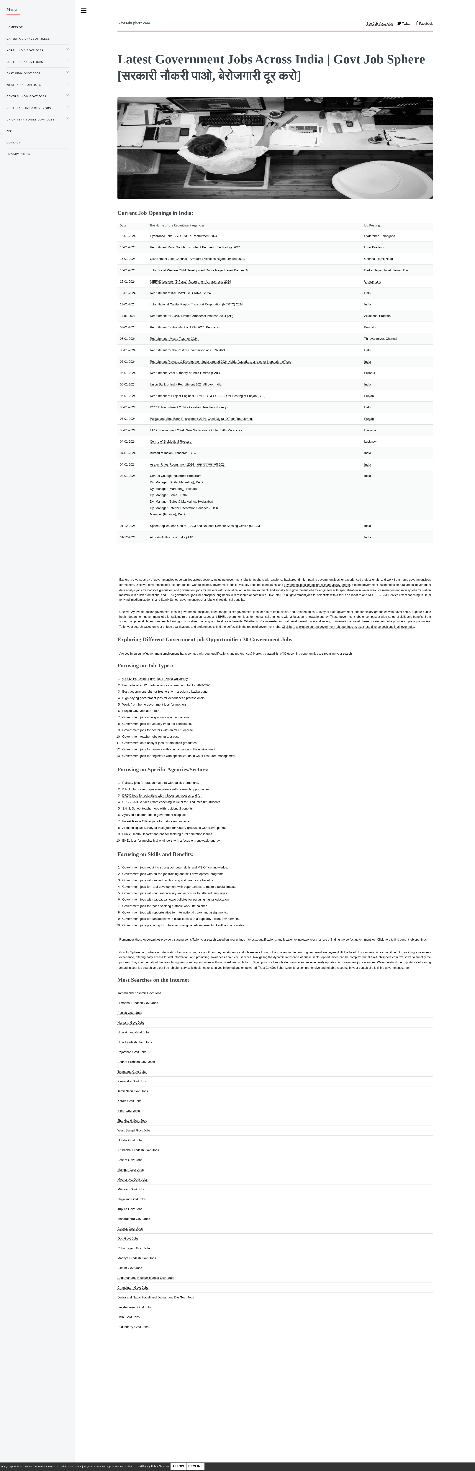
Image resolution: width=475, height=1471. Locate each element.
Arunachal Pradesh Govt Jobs (138, 1150)
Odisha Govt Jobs (129, 1140)
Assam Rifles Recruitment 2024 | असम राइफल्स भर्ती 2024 (187, 464)
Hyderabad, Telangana (379, 236)
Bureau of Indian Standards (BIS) (173, 453)
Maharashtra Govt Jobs (133, 1219)
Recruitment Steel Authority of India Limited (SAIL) (185, 373)
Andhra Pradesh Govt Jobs (136, 1062)
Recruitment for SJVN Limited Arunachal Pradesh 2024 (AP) (191, 316)
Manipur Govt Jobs (130, 1169)
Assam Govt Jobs (129, 1160)
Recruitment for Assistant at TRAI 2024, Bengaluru (185, 327)
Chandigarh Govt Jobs (132, 1287)
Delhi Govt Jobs (128, 1317)
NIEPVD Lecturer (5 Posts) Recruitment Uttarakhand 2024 (190, 281)
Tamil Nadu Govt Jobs (132, 1091)
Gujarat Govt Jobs (130, 1228)
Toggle (84, 11)
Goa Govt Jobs (127, 1238)
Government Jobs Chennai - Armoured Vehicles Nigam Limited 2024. (197, 259)
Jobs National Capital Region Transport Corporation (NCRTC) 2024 (196, 304)
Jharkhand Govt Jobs (132, 1120)
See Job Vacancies (379, 23)
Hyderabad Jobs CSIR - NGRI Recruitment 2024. (184, 236)
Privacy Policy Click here (155, 1466)
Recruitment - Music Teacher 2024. (174, 338)
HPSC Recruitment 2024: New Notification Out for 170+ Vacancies (196, 430)
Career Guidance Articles (28, 38)
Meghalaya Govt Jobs (132, 1179)
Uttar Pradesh (374, 247)
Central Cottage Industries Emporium (175, 476)
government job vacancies (358, 962)
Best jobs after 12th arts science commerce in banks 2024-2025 (166, 685)
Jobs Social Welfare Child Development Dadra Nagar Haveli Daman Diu (199, 270)
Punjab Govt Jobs (129, 1013)
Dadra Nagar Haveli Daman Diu (386, 270)
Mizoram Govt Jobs (131, 1189)
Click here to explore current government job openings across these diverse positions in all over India (348, 626)
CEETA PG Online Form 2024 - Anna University (155, 679)
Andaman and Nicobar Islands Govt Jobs (145, 1278)
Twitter (406, 23)
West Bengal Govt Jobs (133, 1130)
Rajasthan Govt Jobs (132, 1052)
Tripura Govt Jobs (129, 1209)
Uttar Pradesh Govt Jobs (134, 1042)
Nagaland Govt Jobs (131, 1199)
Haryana (370, 430)
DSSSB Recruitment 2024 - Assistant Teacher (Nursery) (189, 407)
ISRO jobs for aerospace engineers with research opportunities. (166, 789)
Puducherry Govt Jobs (133, 1327)
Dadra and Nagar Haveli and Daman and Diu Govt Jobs (155, 1297)
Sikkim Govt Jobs (129, 1268)
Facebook (425, 23)
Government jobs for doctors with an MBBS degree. (158, 730)
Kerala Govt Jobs (129, 1101)
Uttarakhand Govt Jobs (133, 1032)
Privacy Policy (18, 154)
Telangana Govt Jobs (132, 1071)
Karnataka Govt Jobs (132, 1081)
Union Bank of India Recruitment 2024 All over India (185, 384)
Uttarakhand (372, 281)
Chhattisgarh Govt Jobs (133, 1248)
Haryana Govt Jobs (130, 1022)
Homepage (14, 27)
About (11, 131)
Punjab (369, 396)
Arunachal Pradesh (377, 316)
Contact (13, 142)
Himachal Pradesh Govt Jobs (137, 1003)
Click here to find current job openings (402, 939)
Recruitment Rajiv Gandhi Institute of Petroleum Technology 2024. (195, 247)
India (367, 304)
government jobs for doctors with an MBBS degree (317, 584)
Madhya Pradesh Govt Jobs (136, 1258)
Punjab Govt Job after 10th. (141, 711)
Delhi (367, 293)
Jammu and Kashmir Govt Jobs (139, 993)
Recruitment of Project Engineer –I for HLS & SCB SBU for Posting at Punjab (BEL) (208, 396)
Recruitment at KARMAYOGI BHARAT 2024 (180, 293)
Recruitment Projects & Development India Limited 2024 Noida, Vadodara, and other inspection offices (220, 361)
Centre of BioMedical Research (171, 441)
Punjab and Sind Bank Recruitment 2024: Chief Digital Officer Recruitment (201, 419)
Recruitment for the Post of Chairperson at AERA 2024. (188, 350)
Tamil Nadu (385, 259)
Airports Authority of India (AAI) (171, 537)
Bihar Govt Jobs (128, 1111)
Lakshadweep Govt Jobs (134, 1307)
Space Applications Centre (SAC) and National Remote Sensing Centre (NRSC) (205, 526)
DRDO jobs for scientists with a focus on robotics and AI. (162, 795)
